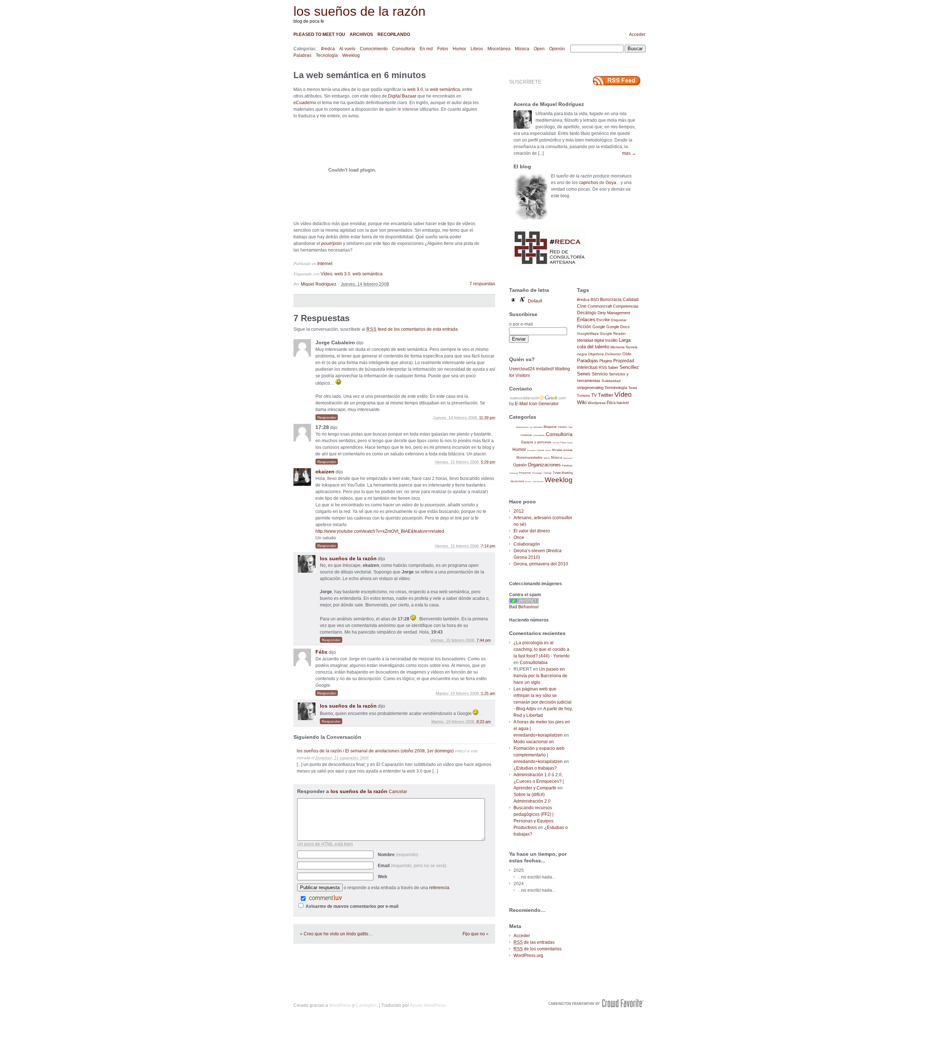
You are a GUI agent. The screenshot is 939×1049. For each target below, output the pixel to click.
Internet (324, 263)
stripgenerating (590, 387)
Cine (582, 306)
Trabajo (547, 473)
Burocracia (611, 299)
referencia (439, 887)
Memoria (617, 347)
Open (539, 48)
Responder (326, 417)
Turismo (583, 395)
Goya (611, 182)
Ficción (584, 326)
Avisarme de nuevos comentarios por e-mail (352, 906)
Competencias (626, 306)
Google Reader (613, 333)
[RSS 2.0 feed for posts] (616, 80)
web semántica (445, 89)
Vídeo (326, 273)
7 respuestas (482, 283)
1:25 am (488, 693)
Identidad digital (590, 340)
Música (522, 48)
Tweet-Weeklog (563, 472)
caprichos (588, 182)
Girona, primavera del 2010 (541, 563)
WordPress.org (528, 955)
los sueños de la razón (359, 11)
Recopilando (393, 34)
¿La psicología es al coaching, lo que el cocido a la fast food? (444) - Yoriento (542, 649)
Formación (555, 443)
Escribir (603, 320)
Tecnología (327, 55)
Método (547, 458)
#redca (328, 48)
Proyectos (525, 473)
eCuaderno (304, 102)
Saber (613, 367)
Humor (459, 48)
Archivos (361, 34)
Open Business (568, 458)
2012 (519, 511)
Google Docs (618, 326)
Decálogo (586, 312)
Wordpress (597, 403)
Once (519, 537)
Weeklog (351, 55)
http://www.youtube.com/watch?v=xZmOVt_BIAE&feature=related (379, 531)
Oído (626, 354)
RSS (603, 367)
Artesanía (537, 427)
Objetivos (596, 354)
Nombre (398, 854)
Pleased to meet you (319, 34)
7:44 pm (483, 640)
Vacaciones (517, 481)
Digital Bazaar (402, 96)
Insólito (611, 340)
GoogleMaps (588, 333)
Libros (477, 48)
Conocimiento (374, 48)
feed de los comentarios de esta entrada (412, 329)
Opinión (557, 48)
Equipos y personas (536, 442)
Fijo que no (474, 933)
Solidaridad (611, 381)
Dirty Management (614, 313)
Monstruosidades (529, 457)
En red (426, 48)
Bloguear (550, 427)
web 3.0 (415, 89)
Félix (321, 652)
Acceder (637, 34)
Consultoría (403, 48)
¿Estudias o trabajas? (535, 768)
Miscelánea (499, 48)
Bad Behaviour (524, 606)
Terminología (615, 387)
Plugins (605, 361)
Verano (528, 482)
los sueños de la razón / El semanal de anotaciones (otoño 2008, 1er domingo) (375, 750)
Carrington (366, 1005)
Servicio (600, 374)
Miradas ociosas (562, 450)
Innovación (531, 450)
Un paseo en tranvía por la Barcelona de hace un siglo (540, 676)
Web (382, 876)
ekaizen (325, 471)
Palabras (302, 55)
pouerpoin (331, 243)
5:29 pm (488, 462)
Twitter (605, 395)
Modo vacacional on (534, 741)
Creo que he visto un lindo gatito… (338, 933)
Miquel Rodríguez (318, 284)
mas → (629, 153)
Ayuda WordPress (428, 1005)
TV (594, 395)
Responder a (352, 791)
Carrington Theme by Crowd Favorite (596, 1003)
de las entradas (534, 942)
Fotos (442, 48)
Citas (570, 427)
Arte (531, 427)
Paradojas (587, 360)
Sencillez (629, 367)
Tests (632, 388)
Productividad (513, 473)
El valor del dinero (532, 530)
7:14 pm (488, 546)
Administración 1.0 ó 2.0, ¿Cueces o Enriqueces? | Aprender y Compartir (539, 781)
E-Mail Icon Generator (537, 403)
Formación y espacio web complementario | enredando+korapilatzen (539, 755)
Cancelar (398, 791)
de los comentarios (538, 948)
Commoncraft (600, 306)
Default (535, 301)
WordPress (340, 1005)
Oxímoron (613, 354)
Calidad (631, 299)
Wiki (582, 402)
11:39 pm (487, 417)
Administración (522, 427)
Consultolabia (534, 662)
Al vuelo (347, 48)
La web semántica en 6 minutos (359, 75)
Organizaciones (544, 464)
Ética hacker (618, 402)
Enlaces (586, 319)
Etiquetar (618, 320)
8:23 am (483, 721)
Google (598, 326)
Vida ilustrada (538, 482)
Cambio (562, 427)
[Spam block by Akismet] (523, 602)
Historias (570, 443)
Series (584, 374)
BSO (595, 299)
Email (412, 865)
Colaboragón (527, 544)
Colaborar (526, 435)
